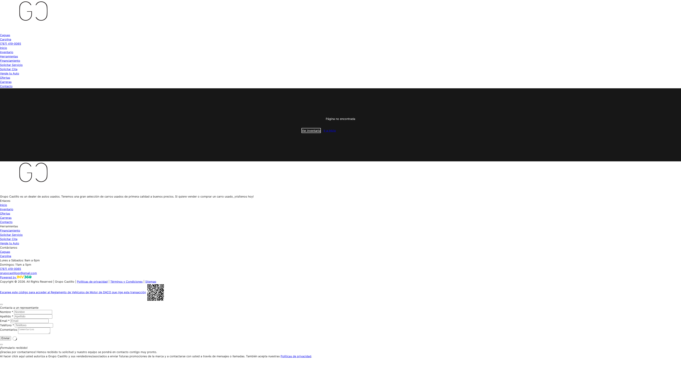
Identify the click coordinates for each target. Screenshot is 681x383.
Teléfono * (7, 325)
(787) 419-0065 (10, 43)
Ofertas (5, 77)
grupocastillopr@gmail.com (18, 273)
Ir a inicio (330, 130)
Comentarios (8, 329)
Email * (5, 321)
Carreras (6, 82)
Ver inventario (311, 130)
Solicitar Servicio (11, 65)
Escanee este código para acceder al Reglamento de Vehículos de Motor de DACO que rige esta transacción (73, 292)
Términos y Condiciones (126, 281)
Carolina (5, 39)
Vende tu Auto (9, 73)
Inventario (6, 52)
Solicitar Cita (8, 69)
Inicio (3, 48)
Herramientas (9, 56)
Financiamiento (10, 60)
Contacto (6, 86)
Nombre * (6, 312)
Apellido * (6, 316)
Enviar (5, 352)
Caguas (5, 35)
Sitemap (150, 281)
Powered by (8, 277)
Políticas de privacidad (92, 281)
